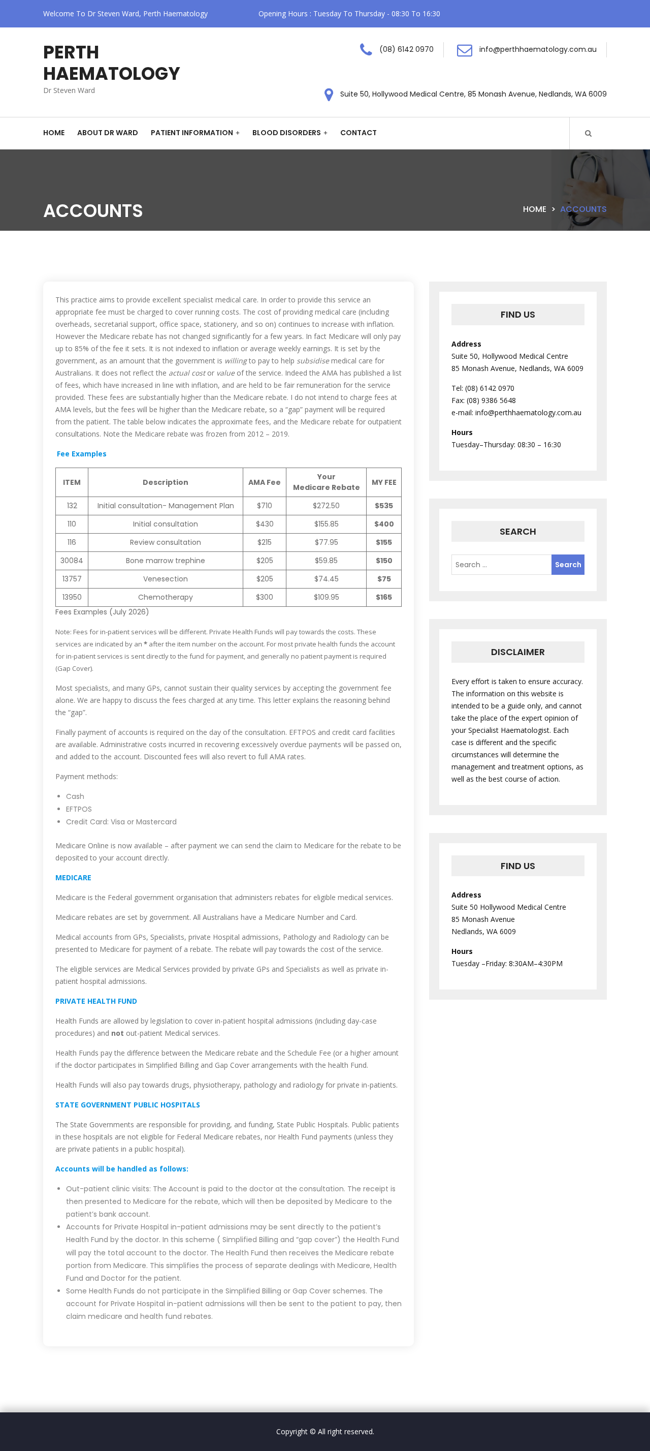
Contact (358, 133)
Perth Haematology (111, 63)
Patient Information (192, 133)
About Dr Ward (107, 133)
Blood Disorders (286, 133)
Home (53, 133)
